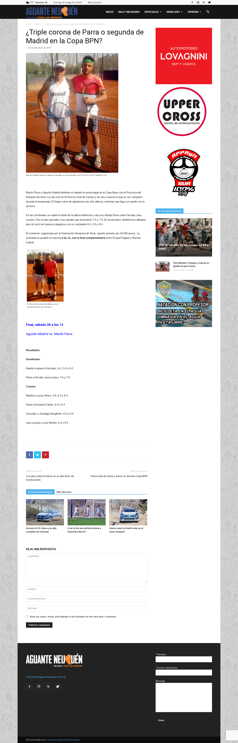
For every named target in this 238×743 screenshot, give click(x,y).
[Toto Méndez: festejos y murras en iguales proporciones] (163, 266)
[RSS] (203, 2)
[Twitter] (209, 2)
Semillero (173, 11)
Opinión (193, 11)
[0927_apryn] (184, 200)
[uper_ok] (182, 136)
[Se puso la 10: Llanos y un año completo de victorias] (45, 512)
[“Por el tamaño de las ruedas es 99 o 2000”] (184, 237)
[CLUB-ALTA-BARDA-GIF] (184, 326)
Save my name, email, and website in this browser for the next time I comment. (73, 616)
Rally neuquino (95, 2)
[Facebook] (192, 2)
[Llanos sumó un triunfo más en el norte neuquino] (128, 512)
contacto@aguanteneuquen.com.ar (46, 676)
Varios (37, 24)
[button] (208, 12)
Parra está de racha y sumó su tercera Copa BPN (119, 476)
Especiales (152, 11)
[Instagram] (198, 2)
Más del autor (64, 492)
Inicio (109, 11)
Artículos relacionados (40, 492)
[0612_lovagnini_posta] (184, 83)
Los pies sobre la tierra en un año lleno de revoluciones (50, 478)
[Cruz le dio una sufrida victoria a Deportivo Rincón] (87, 512)
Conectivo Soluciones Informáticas (63, 739)
